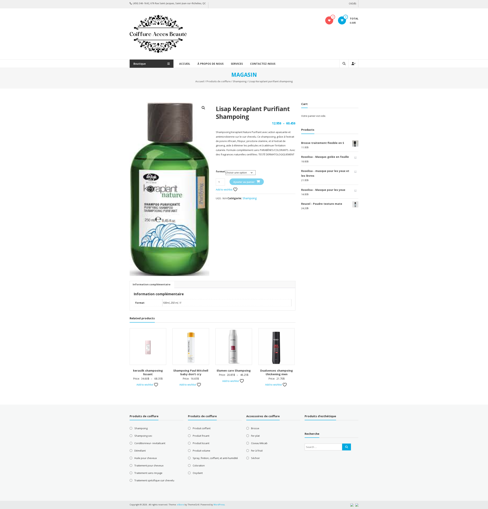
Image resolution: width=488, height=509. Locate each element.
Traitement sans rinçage (148, 473)
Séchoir (255, 458)
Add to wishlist (224, 189)
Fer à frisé (257, 450)
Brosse (255, 428)
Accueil (184, 63)
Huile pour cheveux (145, 458)
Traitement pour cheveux (149, 465)
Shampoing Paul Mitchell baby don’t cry (190, 372)
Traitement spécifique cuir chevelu (154, 480)
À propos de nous (210, 63)
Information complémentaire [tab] (151, 284)
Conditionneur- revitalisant (149, 443)
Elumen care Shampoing (234, 370)
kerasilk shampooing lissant (148, 372)
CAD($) (352, 3)
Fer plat (255, 435)
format (220, 171)
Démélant (140, 450)
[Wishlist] (329, 20)
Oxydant (198, 473)
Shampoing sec (143, 435)
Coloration (199, 465)
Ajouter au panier (244, 182)
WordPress (219, 504)
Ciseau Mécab (259, 443)
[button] (203, 107)
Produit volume (201, 450)
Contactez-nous (262, 63)
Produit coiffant (201, 428)
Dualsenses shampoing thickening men (276, 372)
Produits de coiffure (218, 81)
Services (237, 63)
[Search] (346, 447)
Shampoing (240, 81)
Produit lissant (201, 443)
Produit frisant (201, 435)
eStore (180, 504)
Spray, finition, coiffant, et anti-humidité (215, 458)
